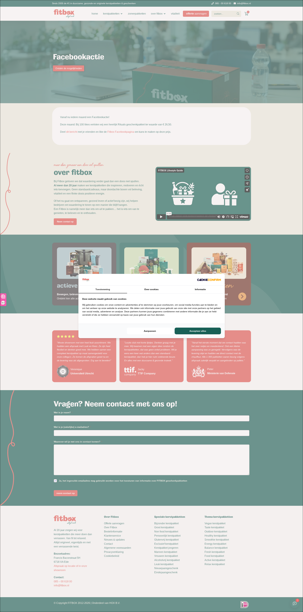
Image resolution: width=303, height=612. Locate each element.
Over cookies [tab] (151, 289)
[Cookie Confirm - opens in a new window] (209, 280)
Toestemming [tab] (102, 289)
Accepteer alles (197, 331)
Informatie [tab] (200, 289)
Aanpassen (150, 331)
